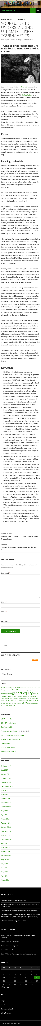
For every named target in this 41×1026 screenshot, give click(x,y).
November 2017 (7, 782)
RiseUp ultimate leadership (10, 739)
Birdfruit (23, 87)
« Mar (3, 987)
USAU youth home (7, 719)
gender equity (22, 693)
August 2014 (5, 860)
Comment (5, 573)
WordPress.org (6, 1013)
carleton (12, 689)
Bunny (3, 689)
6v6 (2, 687)
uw (37, 703)
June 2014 (5, 868)
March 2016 (5, 819)
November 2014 (7, 855)
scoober (3, 700)
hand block (4, 696)
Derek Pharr (15, 40)
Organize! (15, 942)
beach (31, 687)
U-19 (2, 703)
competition (31, 689)
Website (4, 621)
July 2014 (4, 864)
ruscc (32, 698)
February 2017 (6, 798)
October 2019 (6, 766)
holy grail (14, 696)
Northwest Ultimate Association (10, 698)
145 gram (6, 687)
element (3, 693)
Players (11, 19)
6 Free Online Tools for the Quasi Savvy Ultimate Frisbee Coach (19, 536)
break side (37, 687)
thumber (32, 700)
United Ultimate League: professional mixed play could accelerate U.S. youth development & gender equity (20, 916)
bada (28, 687)
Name (4, 602)
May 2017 (4, 790)
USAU (25, 702)
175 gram (11, 687)
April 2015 (4, 843)
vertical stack (5, 705)
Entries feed (5, 1005)
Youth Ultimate (8, 10)
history (9, 696)
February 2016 (6, 823)
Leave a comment (27, 40)
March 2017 (5, 794)
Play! (13, 950)
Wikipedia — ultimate (8, 751)
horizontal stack (21, 696)
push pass (28, 698)
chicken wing (24, 689)
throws (27, 700)
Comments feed (7, 1009)
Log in (3, 1001)
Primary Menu (38, 10)
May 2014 (4, 872)
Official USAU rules (8, 747)
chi (19, 689)
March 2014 (5, 880)
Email (4, 611)
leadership (33, 696)
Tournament (20, 19)
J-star (28, 696)
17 (37, 978)
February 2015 (6, 851)
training (37, 700)
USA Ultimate (32, 703)
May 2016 (4, 811)
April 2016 (4, 815)
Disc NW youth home (8, 723)
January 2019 (6, 774)
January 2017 (6, 803)
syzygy (14, 700)
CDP (17, 689)
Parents (4, 19)
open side (22, 698)
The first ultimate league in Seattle (13, 921)
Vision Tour (12, 705)
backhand (24, 687)
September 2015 (7, 839)
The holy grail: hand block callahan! (13, 900)
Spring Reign (27, 95)
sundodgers (9, 700)
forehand (9, 693)
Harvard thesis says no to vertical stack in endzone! (19, 910)
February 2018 (6, 778)
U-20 (5, 703)
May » (8, 987)
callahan (7, 689)
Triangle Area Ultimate (9, 731)
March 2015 (5, 847)
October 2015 (6, 835)
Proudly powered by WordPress (10, 1023)
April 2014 (4, 876)
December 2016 (7, 807)
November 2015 (7, 831)
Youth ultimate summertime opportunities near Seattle (19, 547)
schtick (36, 698)
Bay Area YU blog (7, 727)
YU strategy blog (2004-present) (12, 735)
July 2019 (4, 770)
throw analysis (21, 700)
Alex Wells (18, 687)
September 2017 (7, 786)
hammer (35, 693)
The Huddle (5, 743)
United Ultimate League (14, 703)
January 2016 (6, 827)
